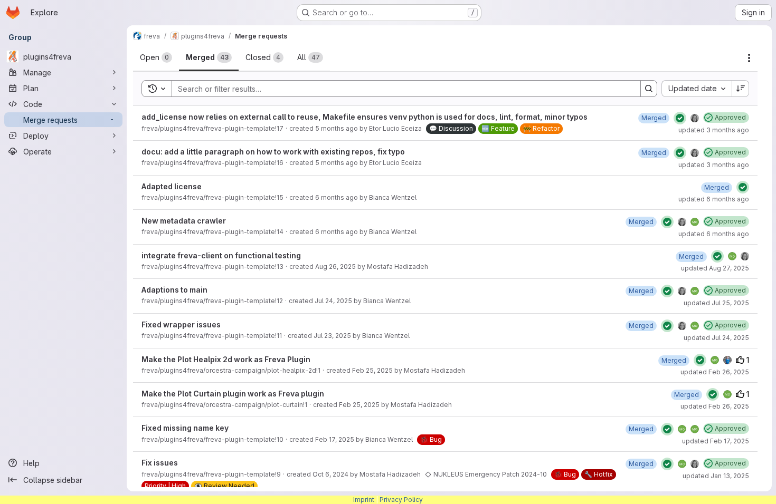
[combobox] (696, 88)
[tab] (156, 57)
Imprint (363, 499)
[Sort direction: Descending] (740, 88)
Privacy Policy (401, 499)
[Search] (648, 88)
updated (713, 130)
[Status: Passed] (680, 118)
